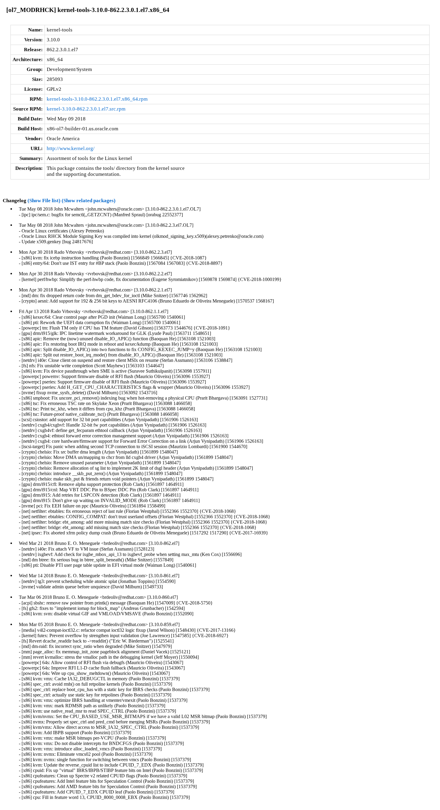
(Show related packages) (89, 200)
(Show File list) (44, 200)
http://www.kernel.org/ (71, 148)
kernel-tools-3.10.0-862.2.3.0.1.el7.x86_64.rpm (97, 99)
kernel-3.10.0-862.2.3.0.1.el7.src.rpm (86, 109)
